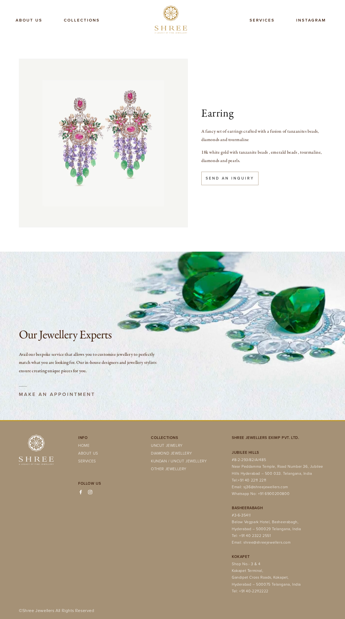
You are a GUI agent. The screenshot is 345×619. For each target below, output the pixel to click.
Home (83, 445)
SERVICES (87, 460)
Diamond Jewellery (171, 453)
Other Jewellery (169, 468)
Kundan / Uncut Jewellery (179, 460)
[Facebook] (80, 492)
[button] (82, 20)
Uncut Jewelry (167, 445)
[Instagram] (90, 492)
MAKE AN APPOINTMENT (57, 394)
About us (88, 453)
